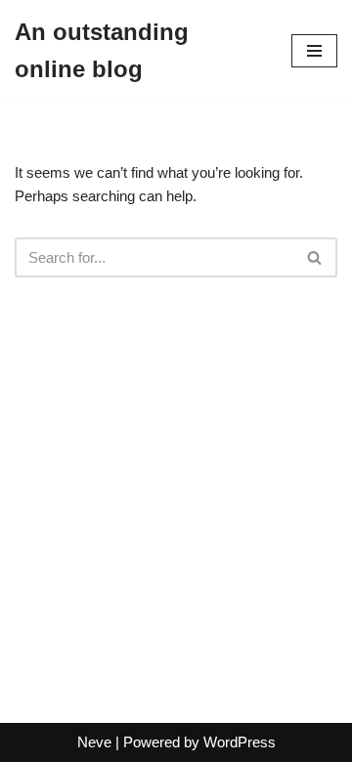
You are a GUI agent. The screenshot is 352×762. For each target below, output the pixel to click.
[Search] (315, 257)
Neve (94, 742)
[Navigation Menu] (314, 50)
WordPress (239, 742)
